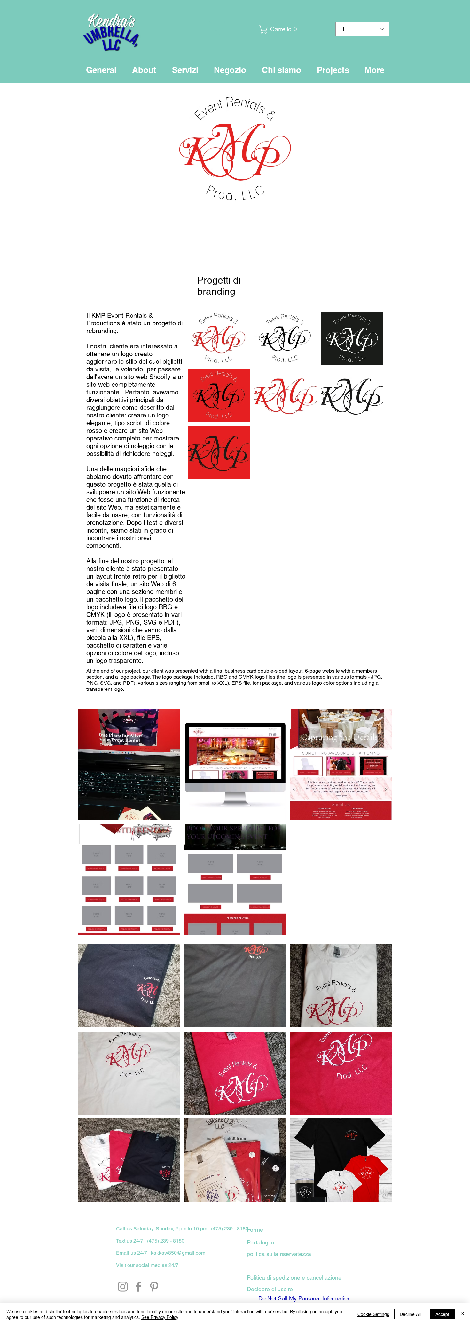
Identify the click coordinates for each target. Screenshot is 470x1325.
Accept (442, 1314)
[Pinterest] (154, 1286)
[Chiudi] (462, 1314)
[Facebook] (138, 1286)
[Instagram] (122, 1286)
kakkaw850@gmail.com (178, 1253)
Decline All (410, 1314)
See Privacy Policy (159, 1317)
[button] (275, 29)
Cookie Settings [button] (373, 1314)
